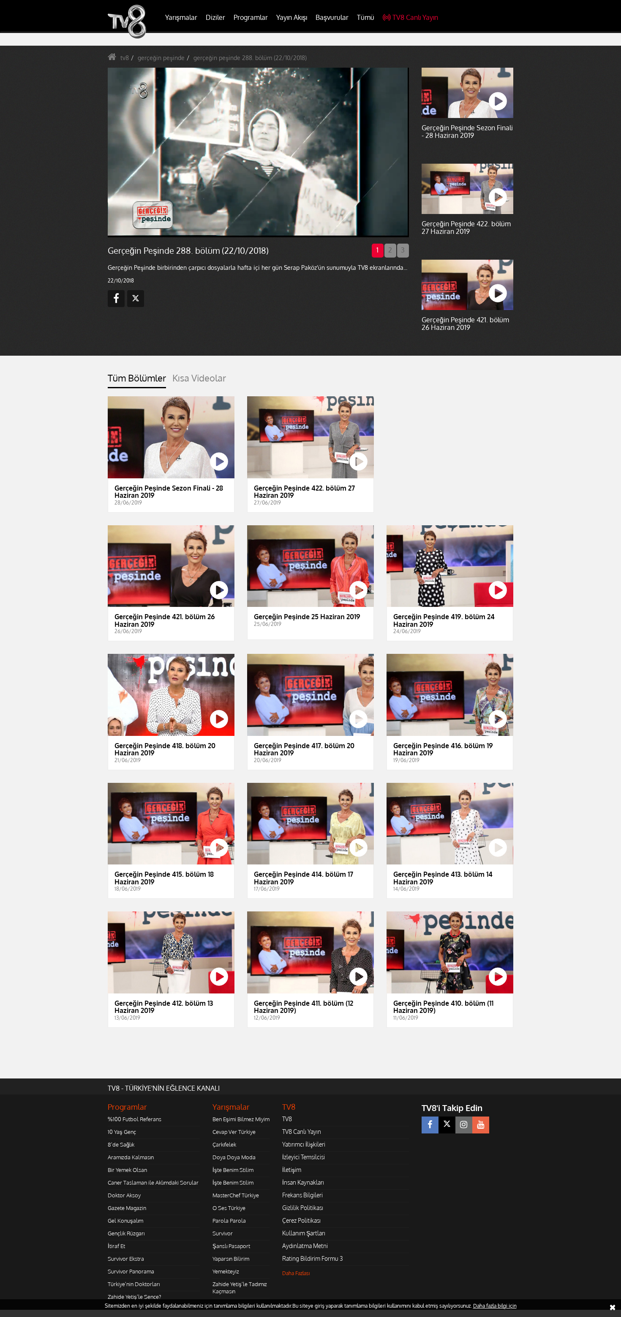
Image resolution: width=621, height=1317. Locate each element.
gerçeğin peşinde (161, 57)
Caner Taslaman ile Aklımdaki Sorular (153, 1182)
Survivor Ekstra (126, 1258)
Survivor (222, 1233)
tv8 (124, 57)
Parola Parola (229, 1220)
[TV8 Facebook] (430, 1125)
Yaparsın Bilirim (230, 1258)
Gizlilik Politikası (302, 1207)
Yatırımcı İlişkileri (303, 1144)
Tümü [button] (365, 17)
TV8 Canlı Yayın (415, 17)
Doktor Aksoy (124, 1195)
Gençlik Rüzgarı (126, 1233)
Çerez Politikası (301, 1220)
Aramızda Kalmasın (131, 1157)
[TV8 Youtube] (480, 1125)
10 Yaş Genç (122, 1131)
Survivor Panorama (131, 1271)
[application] (258, 152)
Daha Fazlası (296, 1273)
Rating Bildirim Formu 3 (312, 1258)
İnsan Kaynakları (303, 1182)
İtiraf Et (116, 1246)
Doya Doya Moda (234, 1157)
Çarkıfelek (224, 1144)
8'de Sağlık (121, 1144)
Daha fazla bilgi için (495, 1306)
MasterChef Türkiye (235, 1195)
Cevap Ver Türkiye (234, 1131)
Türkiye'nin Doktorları (134, 1284)
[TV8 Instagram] (463, 1125)
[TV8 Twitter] (447, 1125)
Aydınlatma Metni (305, 1245)
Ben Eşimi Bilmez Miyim (241, 1119)
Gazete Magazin (127, 1208)
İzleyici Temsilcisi (303, 1157)
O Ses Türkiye (228, 1208)
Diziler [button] (215, 17)
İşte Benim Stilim (232, 1169)
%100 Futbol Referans (134, 1119)
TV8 (287, 1118)
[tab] (137, 380)
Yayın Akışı (291, 17)
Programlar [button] (251, 17)
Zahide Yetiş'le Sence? (134, 1296)
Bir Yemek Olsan (127, 1169)
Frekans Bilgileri (302, 1195)
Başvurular (332, 17)
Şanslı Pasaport (231, 1246)
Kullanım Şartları (303, 1233)
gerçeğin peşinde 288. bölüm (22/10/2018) (250, 57)
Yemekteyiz (225, 1271)
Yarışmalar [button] (181, 17)
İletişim (291, 1169)
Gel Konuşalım (125, 1220)
